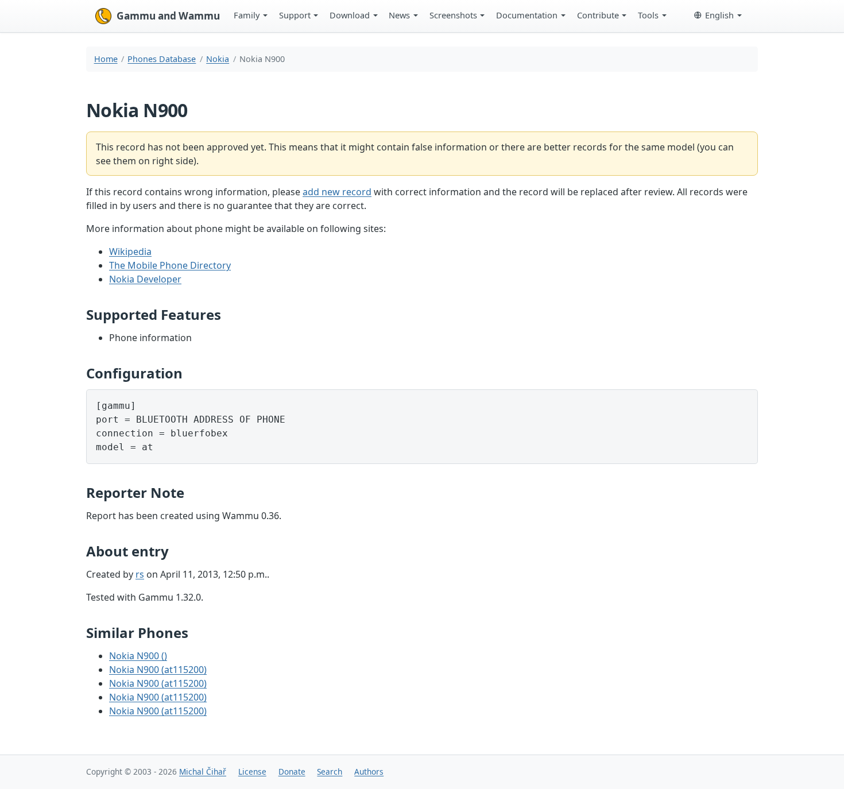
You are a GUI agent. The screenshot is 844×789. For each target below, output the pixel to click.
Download (350, 15)
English (719, 15)
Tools (648, 15)
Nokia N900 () (138, 655)
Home (106, 58)
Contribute (598, 15)
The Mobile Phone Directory (170, 265)
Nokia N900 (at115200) (158, 669)
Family (247, 15)
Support (295, 15)
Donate (291, 771)
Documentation (526, 15)
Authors (369, 771)
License (252, 771)
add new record (337, 191)
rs (139, 574)
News (399, 15)
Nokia (217, 58)
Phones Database (161, 58)
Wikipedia (130, 251)
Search (329, 771)
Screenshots (453, 15)
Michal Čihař (202, 771)
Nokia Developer (145, 279)
